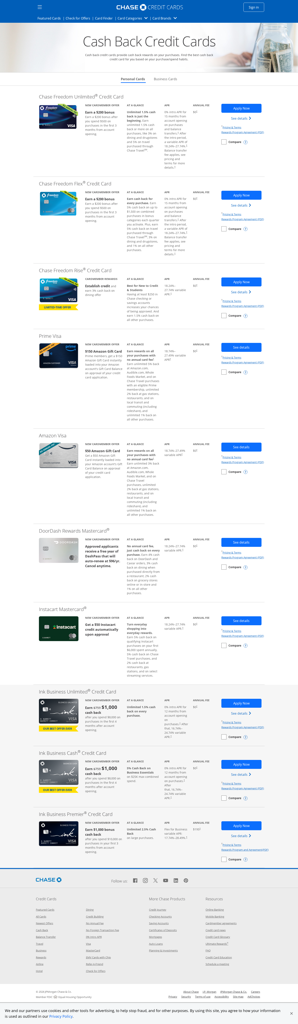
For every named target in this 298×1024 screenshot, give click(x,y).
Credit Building (95, 916)
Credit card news (216, 930)
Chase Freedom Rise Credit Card (75, 270)
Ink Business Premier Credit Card (76, 814)
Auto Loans (156, 944)
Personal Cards (133, 79)
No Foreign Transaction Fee (102, 930)
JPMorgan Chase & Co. (233, 992)
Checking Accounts (160, 916)
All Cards (41, 916)
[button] (291, 1013)
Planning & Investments (163, 950)
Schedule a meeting (217, 964)
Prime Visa (50, 336)
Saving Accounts (159, 923)
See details (241, 118)
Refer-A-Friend (94, 964)
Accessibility (221, 996)
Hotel (39, 971)
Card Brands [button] (165, 18)
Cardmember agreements (221, 923)
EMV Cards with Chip (98, 957)
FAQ (208, 950)
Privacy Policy (61, 1016)
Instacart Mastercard (63, 609)
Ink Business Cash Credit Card (72, 753)
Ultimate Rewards (217, 944)
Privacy (172, 996)
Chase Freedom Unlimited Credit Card (81, 96)
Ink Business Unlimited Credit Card (77, 691)
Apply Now (247, 108)
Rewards (41, 957)
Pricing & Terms (232, 127)
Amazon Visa (52, 435)
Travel (39, 944)
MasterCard (93, 950)
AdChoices (254, 996)
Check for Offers (79, 18)
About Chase (191, 992)
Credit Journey (157, 909)
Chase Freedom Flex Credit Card (75, 183)
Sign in (256, 7)
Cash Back (42, 930)
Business (41, 950)
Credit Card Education (219, 957)
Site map (238, 996)
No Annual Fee (95, 923)
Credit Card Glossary (218, 937)
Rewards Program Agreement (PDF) (242, 132)
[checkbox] (231, 142)
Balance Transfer (46, 937)
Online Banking (215, 909)
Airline (39, 964)
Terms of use (202, 996)
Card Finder (105, 18)
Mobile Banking (215, 916)
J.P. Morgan (209, 992)
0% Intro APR (94, 937)
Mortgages (155, 937)
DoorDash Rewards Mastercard (74, 530)
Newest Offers (44, 923)
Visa (88, 944)
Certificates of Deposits (163, 930)
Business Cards (165, 79)
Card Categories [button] (134, 18)
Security (186, 996)
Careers (255, 992)
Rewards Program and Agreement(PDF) (245, 850)
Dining (90, 909)
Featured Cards (50, 18)
